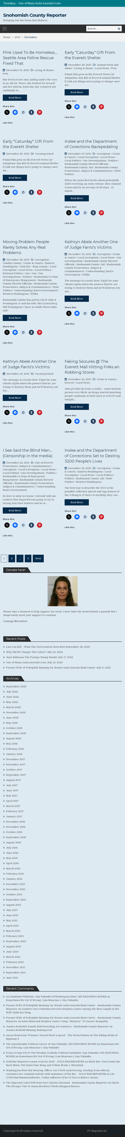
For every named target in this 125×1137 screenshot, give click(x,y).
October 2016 (14, 832)
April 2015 (12, 925)
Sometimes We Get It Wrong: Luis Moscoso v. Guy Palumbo (42, 1000)
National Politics (13, 273)
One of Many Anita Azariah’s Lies (26, 662)
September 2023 (16, 686)
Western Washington (16, 293)
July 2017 (12, 785)
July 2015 (12, 910)
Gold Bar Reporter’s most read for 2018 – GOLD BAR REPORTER (45, 1061)
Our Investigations (94, 160)
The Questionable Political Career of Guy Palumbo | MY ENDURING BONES (51, 1044)
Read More (15, 97)
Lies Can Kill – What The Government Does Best (35, 646)
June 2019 (12, 717)
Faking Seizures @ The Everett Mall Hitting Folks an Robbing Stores (92, 367)
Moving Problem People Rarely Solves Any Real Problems (26, 247)
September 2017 (16, 774)
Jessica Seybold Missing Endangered (29, 1030)
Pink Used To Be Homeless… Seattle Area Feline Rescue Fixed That (30, 58)
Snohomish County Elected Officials (86, 164)
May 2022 (12, 702)
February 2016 (15, 873)
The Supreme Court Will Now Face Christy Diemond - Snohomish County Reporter (56, 1082)
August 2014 (13, 946)
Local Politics (73, 160)
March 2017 (13, 806)
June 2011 (12, 977)
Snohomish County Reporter (34, 15)
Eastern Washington (90, 471)
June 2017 (12, 790)
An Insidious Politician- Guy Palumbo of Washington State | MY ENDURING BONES (56, 996)
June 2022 (12, 696)
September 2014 (16, 941)
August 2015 (13, 904)
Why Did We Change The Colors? (26, 652)
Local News (102, 68)
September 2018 (16, 733)
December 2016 (15, 821)
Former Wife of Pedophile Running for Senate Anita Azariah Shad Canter (65, 3)
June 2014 (12, 951)
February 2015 (15, 936)
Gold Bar (25, 266)
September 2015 (16, 899)
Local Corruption (88, 157)
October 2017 (14, 769)
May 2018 (12, 743)
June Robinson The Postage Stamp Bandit (31, 657)
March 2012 (13, 956)
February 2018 (15, 748)
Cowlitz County (12, 263)
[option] (46, 4)
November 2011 (15, 967)
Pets (5, 73)
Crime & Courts (33, 263)
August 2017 (13, 780)
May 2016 (12, 858)
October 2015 (14, 894)
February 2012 (15, 962)
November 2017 (15, 764)
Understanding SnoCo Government (36, 290)
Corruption (103, 153)
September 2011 (16, 972)
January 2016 (14, 878)
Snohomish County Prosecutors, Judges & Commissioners (93, 268)
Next (38, 558)
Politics (112, 160)
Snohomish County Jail (79, 167)
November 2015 (15, 889)
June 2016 (12, 852)
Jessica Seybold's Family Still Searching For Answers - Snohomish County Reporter (57, 1026)
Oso (27, 273)
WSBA (34, 293)
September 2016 (16, 837)
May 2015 (12, 920)
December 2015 (15, 884)
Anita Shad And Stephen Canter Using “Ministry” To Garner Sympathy (64, 1021)
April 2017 (12, 800)
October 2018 (14, 728)
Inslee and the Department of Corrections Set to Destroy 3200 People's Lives (92, 456)
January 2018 (14, 754)
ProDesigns (114, 1130)
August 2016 (13, 842)
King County (40, 266)
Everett (69, 382)
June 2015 (12, 915)
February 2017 (15, 811)
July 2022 (12, 691)
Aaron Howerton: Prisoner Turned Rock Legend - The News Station (47, 1035)
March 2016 (13, 868)
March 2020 (13, 707)
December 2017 (15, 759)
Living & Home (44, 70)
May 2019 (12, 722)
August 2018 (13, 738)
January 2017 (14, 816)
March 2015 (13, 930)
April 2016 (12, 863)
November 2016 (15, 826)
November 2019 (16, 712)
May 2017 (12, 795)
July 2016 (12, 847)
